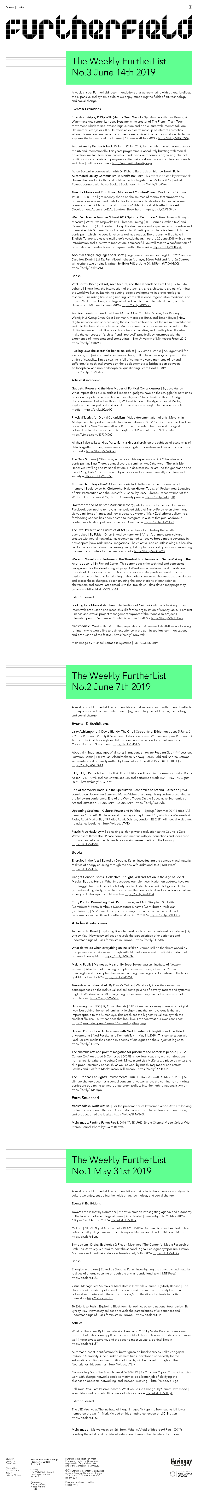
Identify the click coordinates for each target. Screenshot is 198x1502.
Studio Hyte (71, 1485)
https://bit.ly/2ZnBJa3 (100, 451)
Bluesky (10, 1459)
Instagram (11, 1461)
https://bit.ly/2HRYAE (86, 1044)
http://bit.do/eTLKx (85, 1418)
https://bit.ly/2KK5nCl (136, 305)
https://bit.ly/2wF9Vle (150, 803)
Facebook (11, 1463)
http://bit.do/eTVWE (119, 977)
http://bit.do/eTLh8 (85, 869)
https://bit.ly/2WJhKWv (167, 618)
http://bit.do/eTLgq (164, 1381)
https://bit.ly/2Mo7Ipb (87, 1090)
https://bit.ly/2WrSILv (104, 998)
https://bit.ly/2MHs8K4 (102, 589)
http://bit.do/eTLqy (85, 1236)
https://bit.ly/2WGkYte (165, 915)
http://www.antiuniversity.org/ (132, 163)
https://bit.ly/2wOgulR (160, 497)
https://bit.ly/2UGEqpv (96, 782)
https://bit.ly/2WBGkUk (160, 209)
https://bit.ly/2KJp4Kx (98, 409)
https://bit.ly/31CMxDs (87, 372)
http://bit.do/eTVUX (126, 744)
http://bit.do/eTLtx (123, 1220)
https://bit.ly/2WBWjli (86, 343)
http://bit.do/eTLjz (148, 1315)
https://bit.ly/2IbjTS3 (98, 476)
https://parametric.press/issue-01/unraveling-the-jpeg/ (109, 1023)
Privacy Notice (13, 1475)
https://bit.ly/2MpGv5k (129, 635)
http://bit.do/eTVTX (116, 823)
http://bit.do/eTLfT (85, 1343)
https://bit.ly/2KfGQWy (173, 138)
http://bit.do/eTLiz (100, 1298)
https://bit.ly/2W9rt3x (119, 956)
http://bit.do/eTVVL (85, 844)
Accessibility (12, 1470)
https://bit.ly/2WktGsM (87, 268)
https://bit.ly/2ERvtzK (150, 940)
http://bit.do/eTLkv (166, 1253)
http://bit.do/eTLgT (159, 1393)
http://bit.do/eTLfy (122, 1364)
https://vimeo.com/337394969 (92, 434)
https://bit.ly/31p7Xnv (152, 184)
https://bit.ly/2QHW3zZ (154, 1069)
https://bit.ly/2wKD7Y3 (149, 551)
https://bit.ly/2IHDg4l (167, 247)
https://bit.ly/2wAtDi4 (139, 894)
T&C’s (9, 1473)
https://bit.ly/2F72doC (159, 522)
